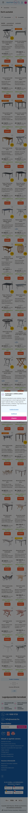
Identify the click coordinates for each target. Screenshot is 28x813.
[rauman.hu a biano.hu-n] (8, 734)
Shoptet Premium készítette (10, 810)
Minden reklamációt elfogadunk (22, 703)
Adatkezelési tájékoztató (7, 767)
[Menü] (3, 2)
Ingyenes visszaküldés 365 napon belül (11, 748)
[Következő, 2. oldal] (14, 683)
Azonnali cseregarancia (7, 754)
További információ (14, 409)
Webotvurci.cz (22, 810)
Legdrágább (18, 23)
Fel (14, 691)
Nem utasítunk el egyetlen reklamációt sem (12, 745)
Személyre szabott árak (7, 756)
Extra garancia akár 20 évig (9, 703)
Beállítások (14, 413)
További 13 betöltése (14, 679)
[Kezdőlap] (2, 7)
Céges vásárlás (5, 750)
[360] (21, 229)
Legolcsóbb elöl (10, 23)
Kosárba (7, 61)
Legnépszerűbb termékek (7, 25)
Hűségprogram (5, 752)
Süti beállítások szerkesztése (14, 807)
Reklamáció (4, 765)
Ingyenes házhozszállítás (8, 708)
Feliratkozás (22, 726)
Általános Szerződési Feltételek (9, 763)
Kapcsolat (3, 770)
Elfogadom (14, 418)
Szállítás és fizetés (6, 741)
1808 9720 (11, 714)
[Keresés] (18, 2)
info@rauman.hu (12, 719)
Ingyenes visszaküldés (20, 708)
